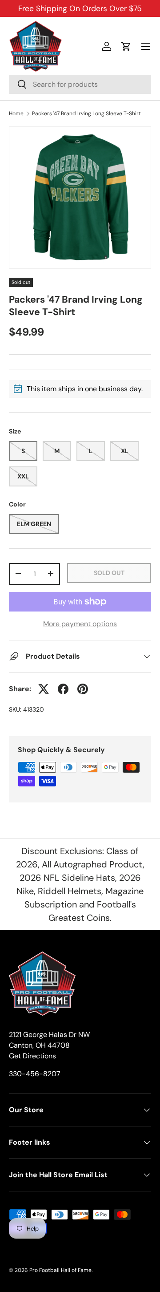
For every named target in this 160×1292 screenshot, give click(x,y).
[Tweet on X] (43, 689)
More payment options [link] (80, 623)
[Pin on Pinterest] (82, 689)
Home (16, 113)
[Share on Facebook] (63, 689)
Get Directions (32, 1056)
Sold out (109, 573)
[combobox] (80, 84)
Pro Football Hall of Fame (60, 1270)
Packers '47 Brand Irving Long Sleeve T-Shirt (86, 113)
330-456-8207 (34, 1073)
